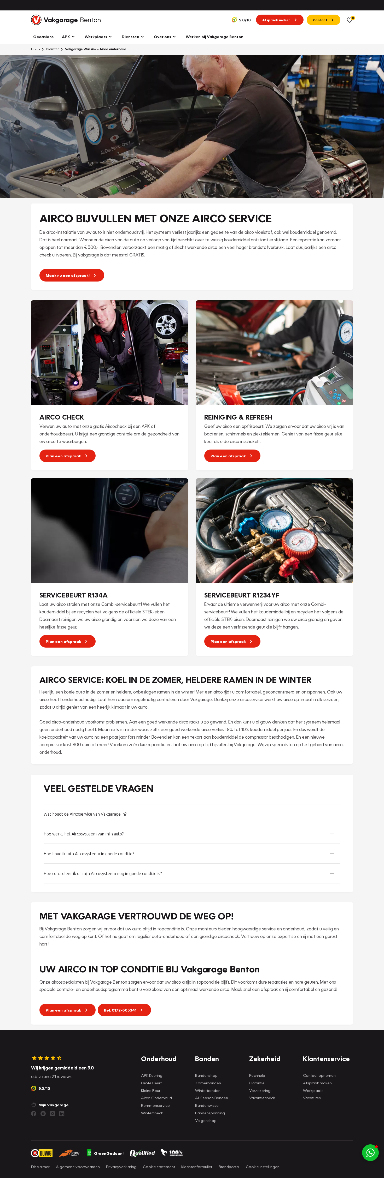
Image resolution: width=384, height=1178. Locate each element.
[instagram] (52, 1113)
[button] (192, 814)
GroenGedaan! (109, 1153)
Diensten (52, 49)
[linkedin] (62, 1113)
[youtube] (43, 1113)
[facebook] (33, 1113)
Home (35, 49)
